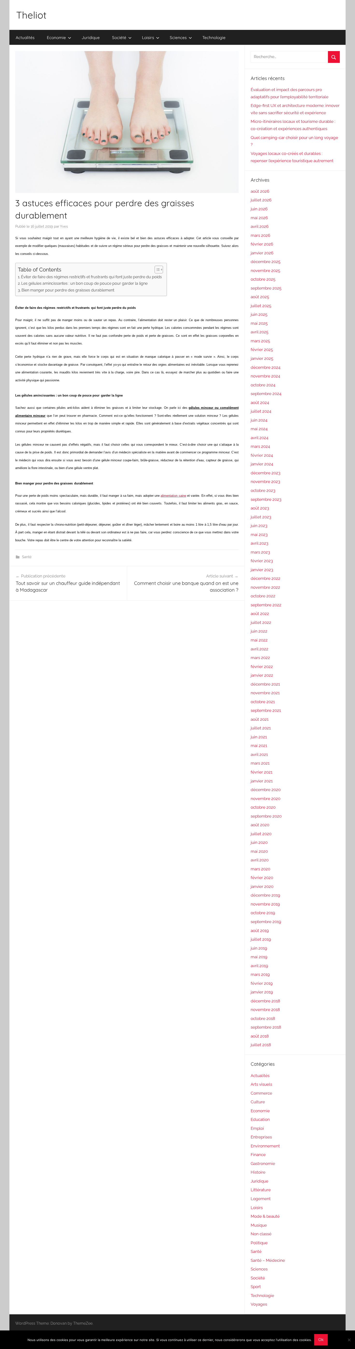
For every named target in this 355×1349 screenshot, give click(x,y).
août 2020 (260, 824)
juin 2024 (259, 420)
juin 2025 (259, 314)
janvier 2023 (262, 569)
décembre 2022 (265, 578)
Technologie (214, 37)
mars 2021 (260, 763)
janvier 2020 (262, 886)
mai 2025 (259, 323)
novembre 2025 (265, 270)
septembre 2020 (266, 816)
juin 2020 (259, 842)
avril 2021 (259, 754)
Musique (259, 1225)
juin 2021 (259, 736)
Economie (56, 37)
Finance (258, 1154)
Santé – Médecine (268, 1260)
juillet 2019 (261, 939)
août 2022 (260, 613)
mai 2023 (259, 534)
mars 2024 (260, 446)
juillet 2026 (261, 200)
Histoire (258, 1172)
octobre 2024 (263, 385)
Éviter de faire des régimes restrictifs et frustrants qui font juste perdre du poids (91, 277)
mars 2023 (260, 552)
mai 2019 (259, 956)
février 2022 (262, 666)
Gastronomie (263, 1163)
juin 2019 (259, 948)
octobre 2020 (263, 807)
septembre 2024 (266, 393)
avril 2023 (259, 543)
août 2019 (260, 930)
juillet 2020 (261, 833)
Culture (258, 1101)
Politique (259, 1242)
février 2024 (262, 455)
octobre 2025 (263, 279)
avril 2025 (259, 332)
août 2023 (260, 508)
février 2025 (262, 349)
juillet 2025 (261, 305)
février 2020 (262, 877)
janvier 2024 (262, 464)
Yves (64, 226)
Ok (321, 1339)
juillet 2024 (261, 411)
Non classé (261, 1233)
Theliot (31, 15)
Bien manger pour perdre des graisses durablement (67, 290)
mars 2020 (260, 868)
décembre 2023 (265, 472)
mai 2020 (259, 851)
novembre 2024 (265, 376)
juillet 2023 (261, 517)
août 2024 (260, 402)
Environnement (265, 1146)
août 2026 (260, 191)
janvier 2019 (262, 992)
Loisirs (148, 37)
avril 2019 (259, 965)
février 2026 (262, 244)
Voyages (259, 1304)
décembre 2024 (265, 367)
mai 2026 (259, 217)
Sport (256, 1286)
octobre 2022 (263, 596)
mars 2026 (260, 235)
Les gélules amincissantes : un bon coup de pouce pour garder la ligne (84, 283)
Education (260, 1119)
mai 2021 (259, 745)
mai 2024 (259, 428)
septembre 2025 (266, 288)
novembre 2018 (265, 1009)
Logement (261, 1198)
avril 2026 (260, 226)
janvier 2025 (262, 358)
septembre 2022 (266, 604)
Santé (27, 557)
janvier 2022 (262, 675)
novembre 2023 (265, 481)
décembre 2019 (265, 895)
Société (119, 37)
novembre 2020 (265, 798)
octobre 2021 (263, 701)
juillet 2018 (261, 1044)
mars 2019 (260, 974)
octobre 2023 (263, 490)
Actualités (25, 37)
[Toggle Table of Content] (156, 269)
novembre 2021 (265, 692)
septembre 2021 (266, 710)
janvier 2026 (262, 253)
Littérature (261, 1189)
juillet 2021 (261, 728)
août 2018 (260, 1036)
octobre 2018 (263, 1018)
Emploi (257, 1128)
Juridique (91, 37)
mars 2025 (260, 340)
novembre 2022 (265, 587)
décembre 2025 (265, 261)
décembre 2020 (266, 789)
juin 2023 (259, 525)
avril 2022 (259, 649)
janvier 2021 (262, 781)
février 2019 (262, 983)
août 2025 (260, 296)
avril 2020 (260, 860)
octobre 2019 (263, 912)
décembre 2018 (265, 1001)
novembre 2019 (265, 904)
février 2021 (261, 772)
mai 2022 (259, 640)
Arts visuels (261, 1084)
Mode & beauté (265, 1216)
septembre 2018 (266, 1027)
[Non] (349, 1339)
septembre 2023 (266, 499)
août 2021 (260, 719)
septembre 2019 (266, 921)
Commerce (261, 1093)
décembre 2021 (265, 684)
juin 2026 (259, 208)
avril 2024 (259, 437)
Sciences (178, 37)
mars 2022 (260, 657)
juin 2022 (259, 631)
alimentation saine (173, 495)
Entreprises (261, 1137)
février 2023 (262, 560)
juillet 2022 (261, 622)
